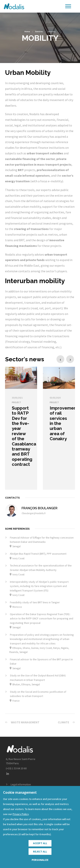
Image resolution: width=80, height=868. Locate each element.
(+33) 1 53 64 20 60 (16, 768)
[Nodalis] (14, 6)
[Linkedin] (7, 774)
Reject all (40, 851)
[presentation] (60, 359)
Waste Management (25, 722)
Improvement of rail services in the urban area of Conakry (64, 423)
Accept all (40, 843)
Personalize (40, 860)
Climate (63, 722)
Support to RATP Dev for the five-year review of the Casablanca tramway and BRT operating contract (24, 436)
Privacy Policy (21, 814)
